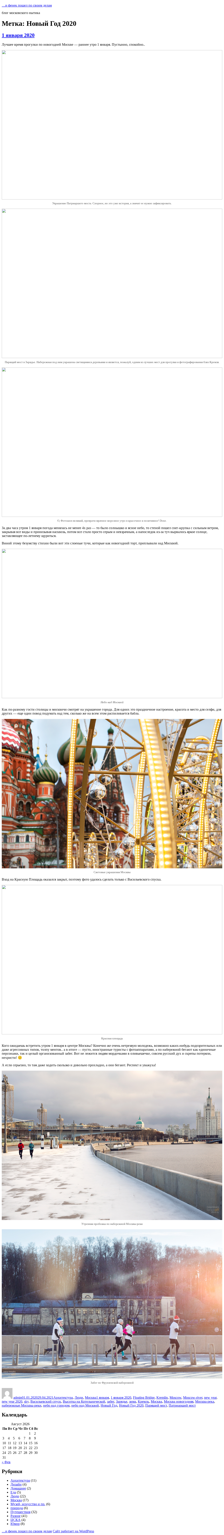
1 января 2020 (18, 35)
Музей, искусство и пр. (27, 1504)
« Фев (6, 1462)
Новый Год (109, 1405)
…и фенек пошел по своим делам (27, 5)
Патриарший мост (182, 1405)
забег (110, 1401)
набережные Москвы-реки (21, 1405)
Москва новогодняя (178, 1401)
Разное (15, 1516)
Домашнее (18, 1488)
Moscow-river (192, 1397)
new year (210, 1397)
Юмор (15, 1524)
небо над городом (56, 1405)
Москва (90, 1397)
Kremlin (162, 1397)
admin (17, 1397)
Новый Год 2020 (131, 1405)
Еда (13, 1492)
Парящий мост (156, 1405)
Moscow (175, 1397)
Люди (79, 1397)
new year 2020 (12, 1401)
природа (16, 1508)
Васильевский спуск (45, 1401)
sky (26, 1401)
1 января (102, 1397)
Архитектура (63, 1397)
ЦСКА (15, 1520)
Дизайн (16, 1484)
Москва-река (204, 1401)
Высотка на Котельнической (84, 1401)
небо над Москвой (85, 1405)
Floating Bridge (144, 1397)
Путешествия (20, 1512)
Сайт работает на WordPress (73, 1531)
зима (132, 1401)
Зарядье (121, 1401)
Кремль (143, 1401)
